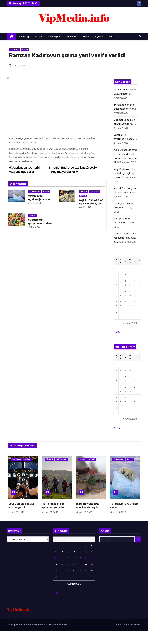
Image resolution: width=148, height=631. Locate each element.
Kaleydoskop (34, 192)
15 (86, 558)
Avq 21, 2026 (18, 512)
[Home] (11, 36)
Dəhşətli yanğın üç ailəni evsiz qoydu (87, 505)
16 (92, 558)
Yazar (86, 36)
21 (80, 564)
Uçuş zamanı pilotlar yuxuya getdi (21, 505)
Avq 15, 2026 (34, 203)
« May (117, 331)
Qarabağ (24, 36)
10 (56, 558)
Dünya (38, 36)
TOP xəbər (14, 50)
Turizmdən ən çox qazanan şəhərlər (53, 505)
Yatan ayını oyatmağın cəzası (39, 197)
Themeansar (62, 624)
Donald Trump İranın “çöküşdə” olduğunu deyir (125, 238)
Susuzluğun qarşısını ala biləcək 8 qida (41, 223)
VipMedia (135, 624)
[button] (140, 36)
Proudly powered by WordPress (22, 624)
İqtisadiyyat (54, 36)
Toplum (25, 50)
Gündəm (72, 36)
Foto (111, 36)
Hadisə (27, 459)
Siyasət (99, 36)
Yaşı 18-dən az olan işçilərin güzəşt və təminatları (91, 203)
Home (118, 624)
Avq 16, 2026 (85, 512)
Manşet (92, 459)
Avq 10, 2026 (85, 207)
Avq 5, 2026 (34, 226)
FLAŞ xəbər (16, 459)
